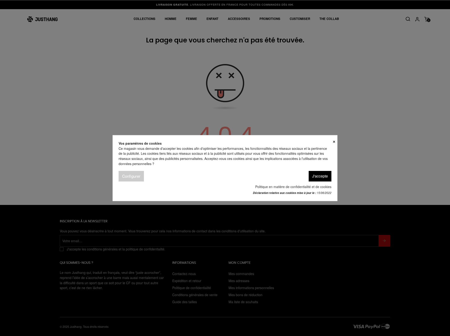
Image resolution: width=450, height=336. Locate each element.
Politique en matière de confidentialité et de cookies (293, 186)
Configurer (131, 176)
